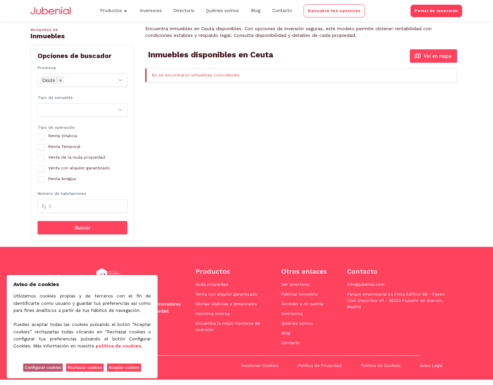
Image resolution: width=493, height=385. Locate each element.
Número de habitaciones (62, 193)
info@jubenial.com (365, 284)
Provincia (47, 67)
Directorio (184, 10)
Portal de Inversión (436, 10)
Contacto (282, 10)
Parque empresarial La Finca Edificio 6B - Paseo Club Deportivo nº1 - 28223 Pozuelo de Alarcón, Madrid (396, 300)
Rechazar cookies (85, 367)
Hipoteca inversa (212, 313)
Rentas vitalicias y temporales (226, 303)
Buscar (82, 227)
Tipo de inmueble (55, 97)
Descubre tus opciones (334, 10)
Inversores (151, 10)
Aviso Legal (431, 365)
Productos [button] (111, 10)
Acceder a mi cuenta (302, 303)
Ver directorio (295, 284)
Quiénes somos (222, 10)
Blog (255, 10)
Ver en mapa (437, 56)
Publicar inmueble (299, 294)
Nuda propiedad (212, 284)
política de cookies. (119, 345)
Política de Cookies (380, 365)
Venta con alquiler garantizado (226, 294)
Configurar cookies (43, 367)
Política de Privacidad (319, 365)
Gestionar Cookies (260, 365)
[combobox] (82, 80)
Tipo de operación (56, 127)
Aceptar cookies (124, 367)
